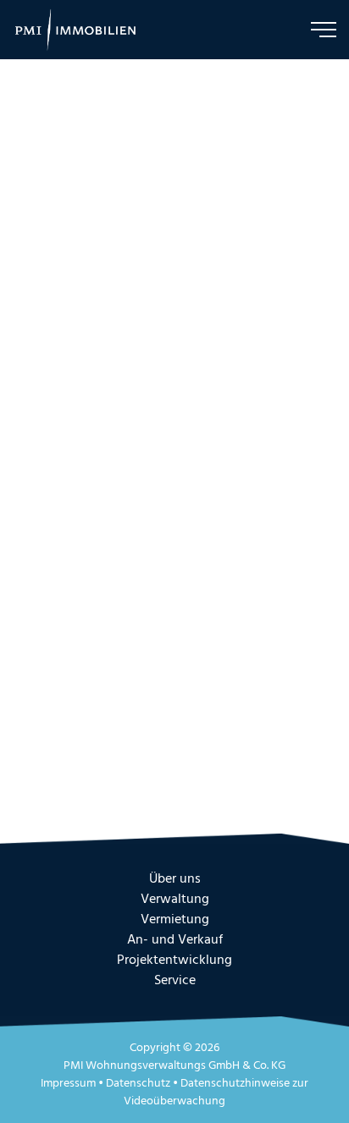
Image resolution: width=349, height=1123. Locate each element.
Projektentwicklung (174, 961)
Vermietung (175, 920)
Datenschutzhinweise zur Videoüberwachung (216, 1092)
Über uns (175, 879)
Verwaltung (175, 900)
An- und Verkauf (175, 940)
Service (175, 981)
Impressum (68, 1083)
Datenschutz (138, 1083)
